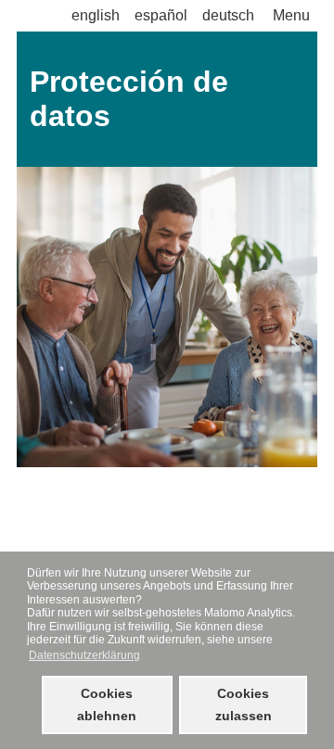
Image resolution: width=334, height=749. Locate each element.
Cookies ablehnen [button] (106, 704)
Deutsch (228, 15)
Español (161, 15)
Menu (291, 15)
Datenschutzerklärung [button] (84, 655)
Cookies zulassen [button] (243, 704)
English (95, 15)
